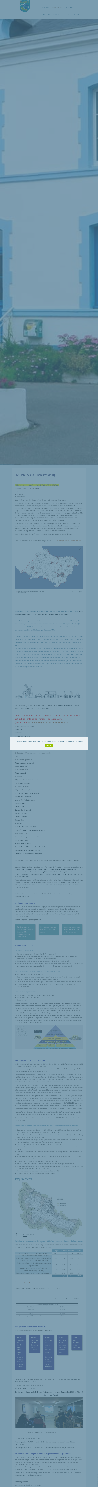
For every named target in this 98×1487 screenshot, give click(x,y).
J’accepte (48, 745)
